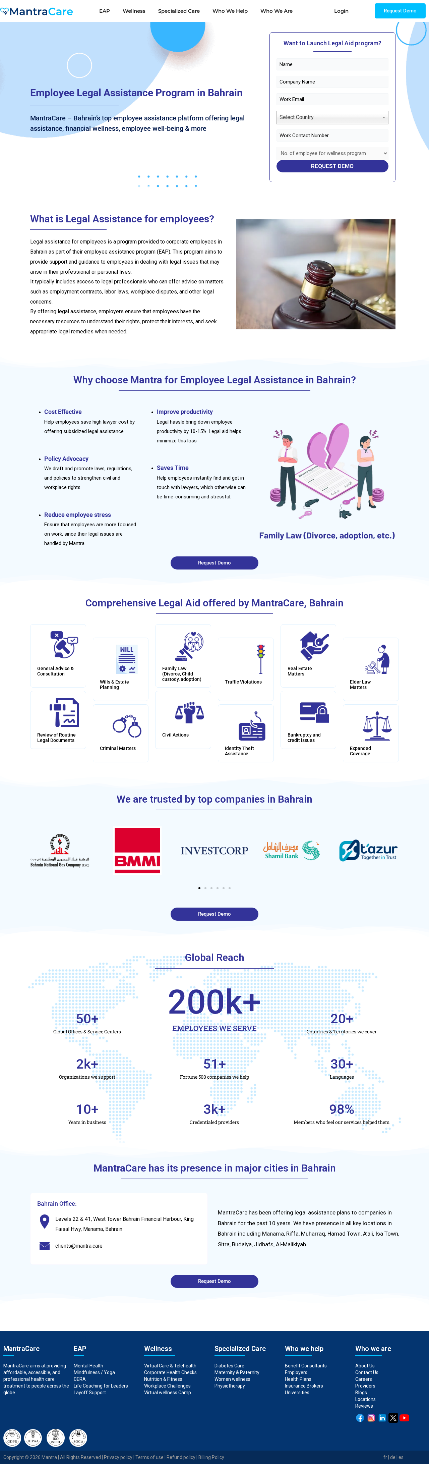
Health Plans (298, 1379)
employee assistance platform (158, 118)
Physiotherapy (230, 1386)
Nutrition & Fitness (163, 1379)
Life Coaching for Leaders (101, 1386)
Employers (296, 1372)
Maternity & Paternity (236, 1372)
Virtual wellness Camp (167, 1392)
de (392, 1457)
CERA (80, 1379)
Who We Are (276, 11)
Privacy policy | (119, 1457)
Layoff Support (90, 1392)
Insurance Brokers (304, 1386)
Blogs (361, 1392)
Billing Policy (211, 1457)
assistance (321, 1212)
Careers (363, 1379)
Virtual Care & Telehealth (170, 1365)
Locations (365, 1399)
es (401, 1457)
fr (385, 1457)
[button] (199, 888)
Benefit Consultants (306, 1365)
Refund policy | (182, 1457)
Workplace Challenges (167, 1386)
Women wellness (232, 1379)
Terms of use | (151, 1457)
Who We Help (230, 11)
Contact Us (366, 1372)
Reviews (364, 1406)
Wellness (134, 11)
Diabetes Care (229, 1365)
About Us (365, 1365)
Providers (365, 1386)
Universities (297, 1392)
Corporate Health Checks (170, 1372)
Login (341, 11)
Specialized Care (179, 11)
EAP (104, 11)
